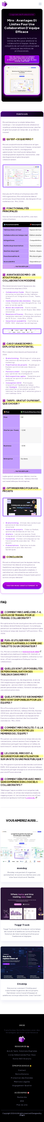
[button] (39, 4)
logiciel (30, 798)
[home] (5, 4)
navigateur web (31, 652)
